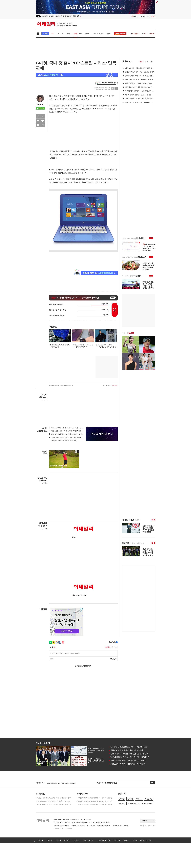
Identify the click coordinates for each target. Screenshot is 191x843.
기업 (58, 33)
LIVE (38, 16)
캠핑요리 (121, 803)
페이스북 (38, 116)
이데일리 (57, 24)
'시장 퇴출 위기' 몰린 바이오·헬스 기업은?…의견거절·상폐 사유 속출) (72, 434)
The (150, 33)
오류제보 (125, 840)
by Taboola (44, 400)
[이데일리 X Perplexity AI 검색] (77, 75)
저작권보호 (116, 840)
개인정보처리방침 (145, 840)
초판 (148, 16)
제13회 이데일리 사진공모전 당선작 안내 (59, 783)
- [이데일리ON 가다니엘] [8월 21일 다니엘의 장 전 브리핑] (95, 798)
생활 (75, 33)
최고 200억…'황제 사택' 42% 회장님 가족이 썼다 (127, 764)
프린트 (42, 120)
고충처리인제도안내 (104, 840)
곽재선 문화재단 (147, 803)
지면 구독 (114, 385)
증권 (146, 61)
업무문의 (66, 840)
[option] (77, 16)
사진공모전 (148, 799)
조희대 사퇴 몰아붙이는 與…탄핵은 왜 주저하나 (127, 760)
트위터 (42, 116)
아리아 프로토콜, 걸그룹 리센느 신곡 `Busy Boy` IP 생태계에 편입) (71, 428)
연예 (152, 61)
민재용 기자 (40, 104)
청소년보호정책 (88, 840)
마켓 (143, 33)
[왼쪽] (76, 451)
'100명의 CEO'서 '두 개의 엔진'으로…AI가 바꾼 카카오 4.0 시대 (132, 757)
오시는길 (58, 840)
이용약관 (75, 840)
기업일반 (108, 33)
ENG (134, 16)
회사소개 (40, 840)
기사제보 (134, 840)
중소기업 (87, 33)
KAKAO (38, 125)
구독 (140, 16)
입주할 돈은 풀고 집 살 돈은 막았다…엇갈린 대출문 (128, 747)
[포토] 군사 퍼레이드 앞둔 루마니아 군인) (63, 440)
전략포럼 (130, 799)
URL (42, 125)
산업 (80, 33)
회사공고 (49, 840)
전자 (63, 33)
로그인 (153, 16)
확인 (152, 782)
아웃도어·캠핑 (98, 33)
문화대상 (121, 799)
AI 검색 (45, 33)
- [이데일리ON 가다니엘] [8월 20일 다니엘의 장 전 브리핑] (95, 801)
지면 (144, 16)
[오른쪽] (78, 451)
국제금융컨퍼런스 (133, 803)
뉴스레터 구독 (106, 385)
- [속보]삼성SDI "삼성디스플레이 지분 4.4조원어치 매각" (53, 798)
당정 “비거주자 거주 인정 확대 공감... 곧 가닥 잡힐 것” (128, 754)
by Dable (44, 483)
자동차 (69, 33)
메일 (38, 120)
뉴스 (140, 61)
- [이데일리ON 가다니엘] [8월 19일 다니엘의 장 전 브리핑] (95, 804)
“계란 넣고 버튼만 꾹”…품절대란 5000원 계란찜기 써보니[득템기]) (71, 431)
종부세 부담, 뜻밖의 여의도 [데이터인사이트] (126, 750)
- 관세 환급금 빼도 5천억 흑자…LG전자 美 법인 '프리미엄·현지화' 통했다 (54, 801)
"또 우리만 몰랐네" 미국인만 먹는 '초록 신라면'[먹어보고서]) (69, 437)
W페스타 (139, 799)
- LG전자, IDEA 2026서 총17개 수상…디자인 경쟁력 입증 (53, 804)
